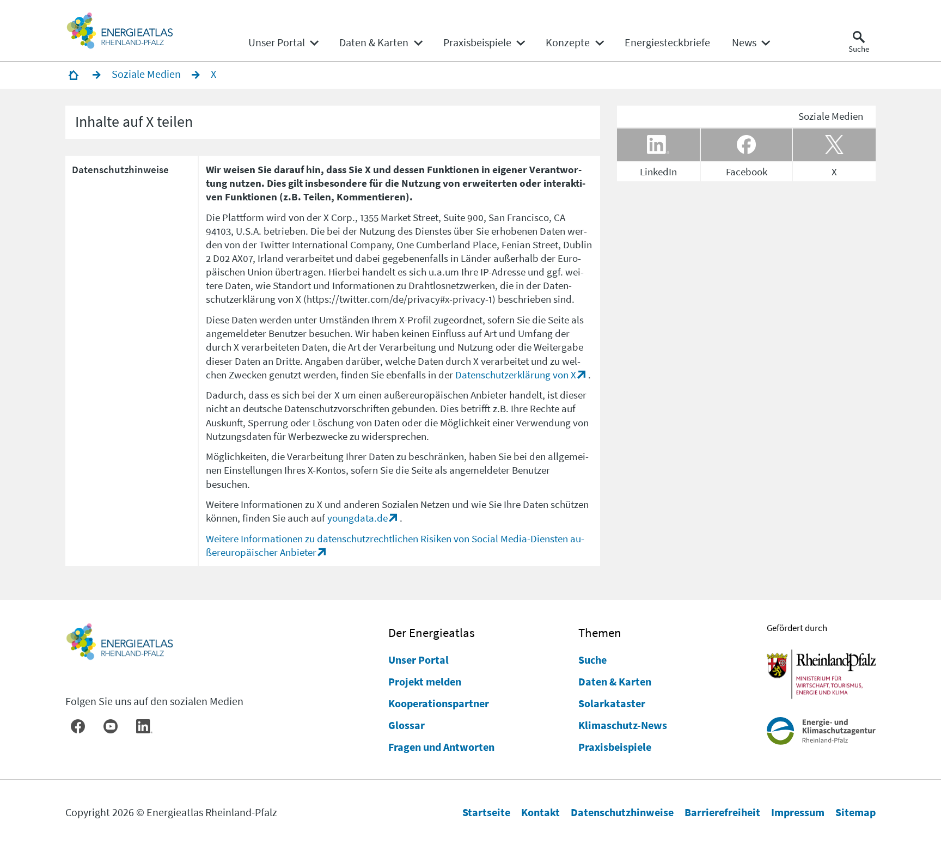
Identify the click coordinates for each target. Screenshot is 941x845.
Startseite (486, 812)
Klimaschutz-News (622, 725)
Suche (592, 659)
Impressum (797, 812)
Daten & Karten (614, 681)
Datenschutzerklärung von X (515, 374)
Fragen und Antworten (441, 747)
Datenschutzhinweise (622, 812)
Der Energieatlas (431, 632)
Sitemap (855, 812)
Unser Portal (418, 659)
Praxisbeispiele (614, 747)
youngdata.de (357, 517)
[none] (283, 42)
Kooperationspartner (438, 703)
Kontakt (540, 812)
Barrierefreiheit (722, 812)
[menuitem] (276, 42)
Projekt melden (424, 681)
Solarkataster (611, 703)
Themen (599, 632)
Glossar (406, 725)
